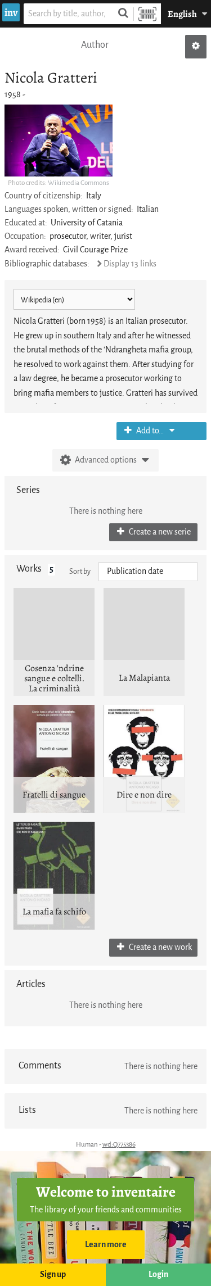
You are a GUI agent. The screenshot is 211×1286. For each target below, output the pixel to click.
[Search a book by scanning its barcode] (147, 13)
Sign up (53, 1274)
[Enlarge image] (59, 140)
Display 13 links (130, 264)
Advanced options (106, 460)
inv (11, 12)
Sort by (80, 571)
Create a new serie (159, 532)
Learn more (106, 1244)
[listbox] (147, 571)
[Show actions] (195, 46)
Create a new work (159, 947)
